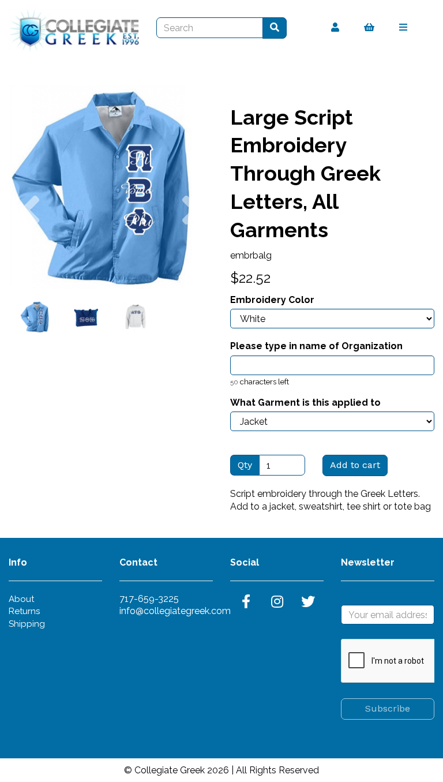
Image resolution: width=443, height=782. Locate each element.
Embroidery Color (272, 299)
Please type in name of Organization (316, 346)
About (21, 599)
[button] (29, 238)
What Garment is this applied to (305, 402)
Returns (24, 611)
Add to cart (355, 464)
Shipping (27, 624)
